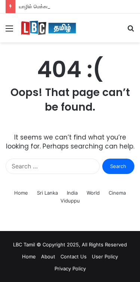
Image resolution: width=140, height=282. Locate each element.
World (93, 193)
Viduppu (70, 201)
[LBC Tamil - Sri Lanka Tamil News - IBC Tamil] (48, 28)
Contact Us (73, 257)
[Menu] (9, 30)
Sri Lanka (47, 193)
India (72, 193)
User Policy (105, 257)
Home (21, 193)
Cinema (117, 193)
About (48, 257)
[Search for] (130, 30)
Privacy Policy (70, 269)
